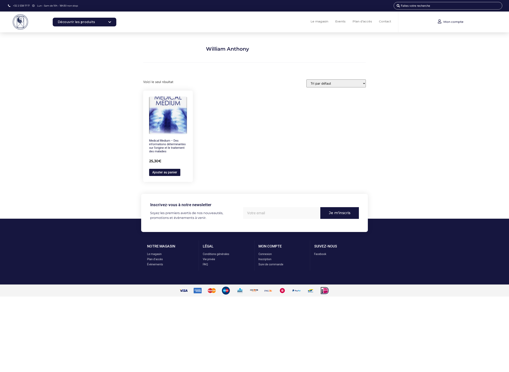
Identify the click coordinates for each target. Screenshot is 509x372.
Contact (385, 21)
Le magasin (319, 21)
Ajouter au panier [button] (164, 172)
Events (340, 21)
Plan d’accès (362, 21)
